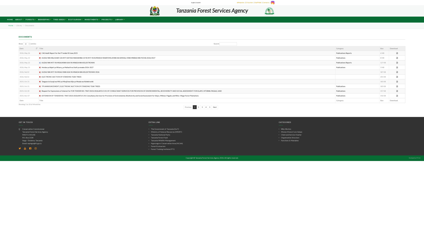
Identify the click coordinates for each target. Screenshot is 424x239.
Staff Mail (258, 2)
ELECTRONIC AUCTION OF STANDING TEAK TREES (61, 77)
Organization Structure (290, 138)
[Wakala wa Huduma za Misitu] (154, 9)
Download (394, 48)
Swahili (198, 2)
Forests (30, 19)
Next (215, 107)
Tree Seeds (59, 19)
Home (10, 19)
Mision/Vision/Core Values (291, 132)
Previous (188, 107)
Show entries (27, 44)
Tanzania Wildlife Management (163, 140)
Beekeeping (44, 19)
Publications (340, 53)
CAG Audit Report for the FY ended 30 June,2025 (60, 53)
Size (381, 48)
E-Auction (249, 2)
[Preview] (397, 53)
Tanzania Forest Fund (159, 138)
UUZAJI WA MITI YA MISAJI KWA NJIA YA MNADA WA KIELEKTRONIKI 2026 (70, 72)
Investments (91, 19)
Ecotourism (74, 19)
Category (340, 48)
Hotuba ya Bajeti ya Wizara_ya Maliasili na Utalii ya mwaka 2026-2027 (68, 67)
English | (193, 2)
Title (41, 48)
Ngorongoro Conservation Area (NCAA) (167, 143)
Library (119, 19)
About (18, 19)
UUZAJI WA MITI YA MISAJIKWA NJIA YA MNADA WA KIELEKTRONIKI (68, 63)
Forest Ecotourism (158, 146)
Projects (107, 19)
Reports (349, 53)
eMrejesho (240, 2)
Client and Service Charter (291, 135)
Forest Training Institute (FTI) (162, 149)
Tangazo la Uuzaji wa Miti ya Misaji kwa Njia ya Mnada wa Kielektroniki (67, 82)
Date (22, 48)
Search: (216, 44)
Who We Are (286, 129)
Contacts (266, 2)
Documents (29, 25)
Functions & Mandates (290, 140)
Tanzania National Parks (160, 135)
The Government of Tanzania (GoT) (165, 129)
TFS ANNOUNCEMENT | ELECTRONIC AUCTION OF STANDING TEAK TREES (71, 86)
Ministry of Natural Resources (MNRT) (166, 132)
